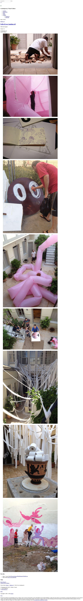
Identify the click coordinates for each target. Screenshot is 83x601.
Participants (5, 12)
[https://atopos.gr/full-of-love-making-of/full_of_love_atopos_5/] (30, 349)
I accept (35, 599)
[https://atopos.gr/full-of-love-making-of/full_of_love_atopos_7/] (30, 423)
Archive (4, 10)
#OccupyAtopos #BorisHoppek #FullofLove (19, 576)
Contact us (7, 16)
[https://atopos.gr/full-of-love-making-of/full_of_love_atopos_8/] (30, 497)
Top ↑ (1, 595)
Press (4, 13)
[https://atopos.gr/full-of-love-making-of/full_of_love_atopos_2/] (30, 232)
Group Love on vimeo (4, 583)
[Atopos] (0, 5)
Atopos (7, 585)
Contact (4, 15)
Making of (2, 21)
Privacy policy (45, 599)
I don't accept (39, 599)
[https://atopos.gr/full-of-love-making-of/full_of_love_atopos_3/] (30, 74)
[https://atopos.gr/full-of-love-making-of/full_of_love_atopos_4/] (30, 116)
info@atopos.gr (4, 589)
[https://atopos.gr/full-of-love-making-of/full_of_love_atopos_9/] (30, 306)
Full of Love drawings (12, 577)
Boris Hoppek (3, 582)
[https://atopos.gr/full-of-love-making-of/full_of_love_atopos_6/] (30, 571)
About (4, 14)
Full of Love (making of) (8, 24)
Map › (1, 591)
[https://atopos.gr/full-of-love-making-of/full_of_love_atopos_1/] (30, 158)
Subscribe (7, 17)
